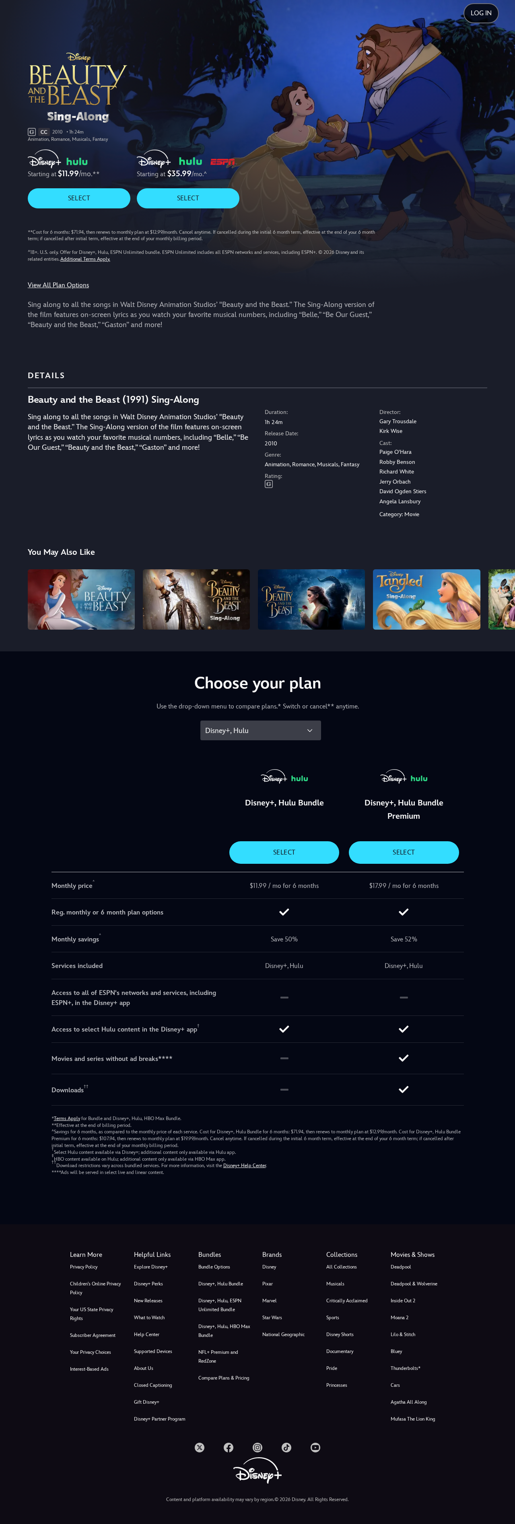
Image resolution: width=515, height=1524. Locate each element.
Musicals (335, 1284)
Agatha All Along (409, 1402)
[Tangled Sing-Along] (426, 599)
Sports (332, 1317)
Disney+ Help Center (244, 1165)
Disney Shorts (340, 1334)
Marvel (269, 1301)
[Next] (499, 598)
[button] (161, 1254)
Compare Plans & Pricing (223, 1378)
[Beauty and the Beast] (81, 599)
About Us (143, 1368)
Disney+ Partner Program (159, 1419)
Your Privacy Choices (90, 1352)
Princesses (336, 1385)
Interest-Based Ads (89, 1369)
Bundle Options (214, 1267)
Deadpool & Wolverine (414, 1284)
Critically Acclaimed (347, 1301)
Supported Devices (153, 1351)
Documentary (339, 1351)
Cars (395, 1385)
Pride (331, 1368)
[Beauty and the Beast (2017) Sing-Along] (196, 599)
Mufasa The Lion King (413, 1419)
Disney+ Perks (148, 1284)
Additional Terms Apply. (85, 259)
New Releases (148, 1301)
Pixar (267, 1284)
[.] (199, 1447)
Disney (269, 1267)
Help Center (146, 1334)
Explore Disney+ (151, 1267)
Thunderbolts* (405, 1368)
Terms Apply (67, 1118)
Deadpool (401, 1267)
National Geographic (283, 1334)
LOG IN (481, 13)
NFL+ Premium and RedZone (218, 1356)
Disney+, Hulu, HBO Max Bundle (224, 1331)
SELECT (79, 198)
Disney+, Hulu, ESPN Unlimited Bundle (219, 1305)
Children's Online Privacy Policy (95, 1288)
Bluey (396, 1351)
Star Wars (272, 1317)
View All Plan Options (58, 285)
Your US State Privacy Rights (91, 1314)
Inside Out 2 (403, 1301)
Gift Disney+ (146, 1402)
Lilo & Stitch (403, 1334)
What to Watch (149, 1317)
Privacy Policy (83, 1267)
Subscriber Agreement (92, 1335)
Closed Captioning (153, 1385)
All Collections (341, 1267)
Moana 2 (399, 1317)
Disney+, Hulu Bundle (220, 1284)
